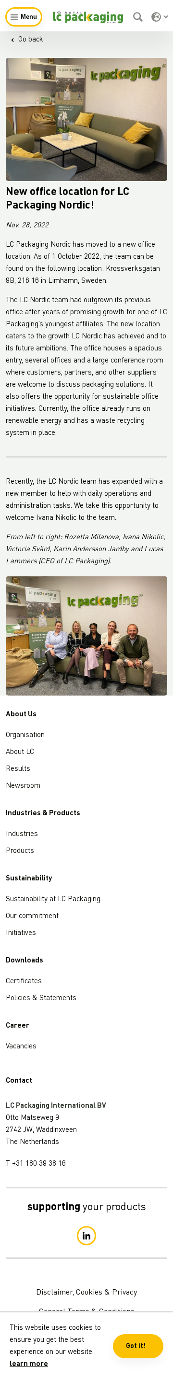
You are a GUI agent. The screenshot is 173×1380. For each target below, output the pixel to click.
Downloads (24, 960)
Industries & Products (43, 813)
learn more (29, 1364)
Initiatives (21, 933)
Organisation (25, 735)
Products (20, 851)
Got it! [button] (136, 1346)
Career (17, 1026)
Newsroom (23, 786)
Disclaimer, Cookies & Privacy (86, 1292)
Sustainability (29, 878)
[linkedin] (86, 1235)
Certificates (24, 981)
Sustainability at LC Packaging (53, 899)
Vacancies (21, 1046)
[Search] (139, 17)
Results (18, 769)
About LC (20, 752)
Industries (22, 834)
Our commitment (32, 916)
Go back (30, 39)
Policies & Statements (41, 998)
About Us (21, 714)
